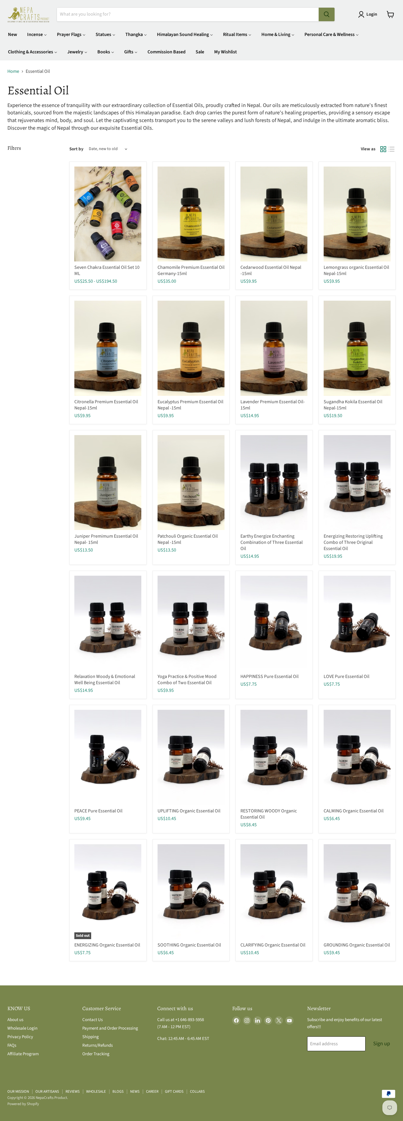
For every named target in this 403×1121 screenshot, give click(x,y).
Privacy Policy (20, 1037)
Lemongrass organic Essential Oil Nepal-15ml (356, 270)
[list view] (391, 149)
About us (15, 1020)
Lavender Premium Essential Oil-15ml (272, 405)
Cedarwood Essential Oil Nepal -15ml (270, 270)
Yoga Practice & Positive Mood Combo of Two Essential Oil (187, 679)
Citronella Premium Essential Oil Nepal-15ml (106, 405)
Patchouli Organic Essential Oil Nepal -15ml (188, 539)
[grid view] (383, 149)
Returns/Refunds (97, 1045)
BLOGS (118, 1091)
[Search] (327, 14)
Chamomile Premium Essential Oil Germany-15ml (191, 270)
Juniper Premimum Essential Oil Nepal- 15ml (106, 539)
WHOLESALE (96, 1091)
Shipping (90, 1037)
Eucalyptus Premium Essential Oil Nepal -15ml (190, 405)
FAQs (11, 1045)
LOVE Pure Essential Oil (346, 676)
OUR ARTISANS (47, 1091)
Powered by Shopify (23, 1104)
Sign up (381, 1043)
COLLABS (197, 1091)
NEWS (135, 1091)
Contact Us (92, 1020)
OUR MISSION (18, 1091)
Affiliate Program (23, 1054)
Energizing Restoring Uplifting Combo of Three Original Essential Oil (353, 542)
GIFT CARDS (174, 1091)
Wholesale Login (22, 1028)
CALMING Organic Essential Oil (354, 811)
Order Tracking (95, 1054)
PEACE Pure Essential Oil (98, 811)
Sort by (76, 149)
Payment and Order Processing (110, 1028)
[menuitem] (12, 34)
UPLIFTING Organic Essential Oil (189, 811)
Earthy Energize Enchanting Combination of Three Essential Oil (271, 542)
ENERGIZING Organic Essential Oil (107, 945)
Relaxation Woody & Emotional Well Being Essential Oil (104, 679)
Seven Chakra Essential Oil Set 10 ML (107, 270)
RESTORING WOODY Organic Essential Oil (268, 814)
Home (13, 71)
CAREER (152, 1091)
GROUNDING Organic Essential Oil (357, 945)
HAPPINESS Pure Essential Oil (269, 676)
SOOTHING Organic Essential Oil (189, 945)
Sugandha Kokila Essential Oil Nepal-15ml (353, 405)
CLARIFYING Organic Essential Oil (272, 945)
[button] (368, 14)
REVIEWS (72, 1091)
